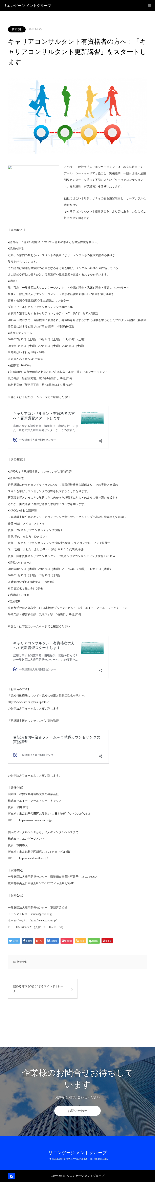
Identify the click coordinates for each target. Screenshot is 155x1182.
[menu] (149, 5)
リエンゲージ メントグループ (27, 6)
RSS (11, 1176)
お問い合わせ (77, 1110)
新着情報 (17, 29)
